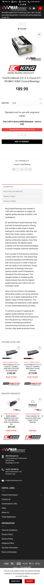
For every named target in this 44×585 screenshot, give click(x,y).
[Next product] (20, 24)
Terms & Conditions (9, 530)
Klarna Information (9, 552)
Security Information (10, 548)
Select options (11, 377)
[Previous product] (24, 24)
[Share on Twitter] (22, 169)
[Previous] (1, 420)
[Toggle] (41, 495)
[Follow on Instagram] (21, 4)
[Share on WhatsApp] (14, 169)
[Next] (42, 420)
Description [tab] (8, 187)
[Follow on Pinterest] (25, 4)
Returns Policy (7, 539)
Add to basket (22, 142)
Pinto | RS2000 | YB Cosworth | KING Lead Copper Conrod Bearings (33, 419)
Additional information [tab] (13, 191)
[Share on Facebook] (18, 169)
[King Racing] (11, 384)
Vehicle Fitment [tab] (9, 201)
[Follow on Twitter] (23, 4)
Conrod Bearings (25, 164)
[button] (30, 8)
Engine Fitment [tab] (9, 196)
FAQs (4, 508)
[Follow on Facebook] (18, 4)
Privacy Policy (7, 534)
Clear (40, 99)
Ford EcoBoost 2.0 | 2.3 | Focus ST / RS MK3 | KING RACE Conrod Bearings (32, 367)
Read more (32, 430)
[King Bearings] (11, 437)
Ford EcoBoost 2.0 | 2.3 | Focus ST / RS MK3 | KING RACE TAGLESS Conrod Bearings (11, 367)
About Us (5, 512)
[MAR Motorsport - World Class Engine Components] (15, 8)
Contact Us (6, 499)
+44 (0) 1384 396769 (12, 469)
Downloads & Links (9, 504)
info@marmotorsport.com (13, 480)
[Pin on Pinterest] (30, 169)
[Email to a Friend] (26, 169)
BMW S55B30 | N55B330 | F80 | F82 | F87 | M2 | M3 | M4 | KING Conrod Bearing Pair (11, 420)
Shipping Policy (8, 543)
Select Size (5, 103)
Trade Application (9, 517)
